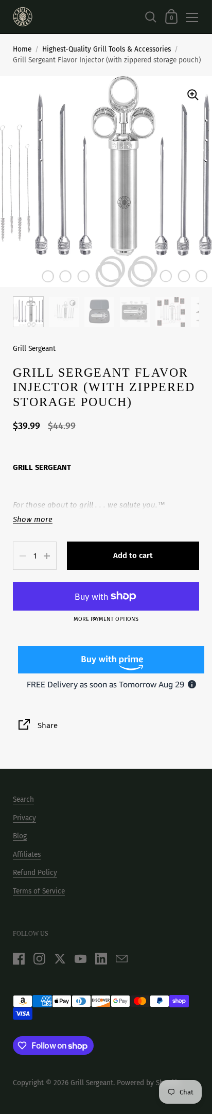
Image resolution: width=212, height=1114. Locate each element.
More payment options (106, 619)
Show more (32, 519)
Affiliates (27, 854)
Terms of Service (39, 891)
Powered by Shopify (148, 1082)
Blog (20, 836)
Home (22, 49)
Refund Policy (35, 872)
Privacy (24, 818)
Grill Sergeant (34, 348)
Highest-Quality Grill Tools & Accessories (106, 49)
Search (23, 799)
